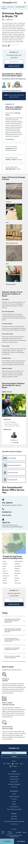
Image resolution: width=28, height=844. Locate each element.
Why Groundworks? (14, 806)
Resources (14, 813)
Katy (4, 568)
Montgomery (18, 566)
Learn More (14, 442)
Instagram (14, 766)
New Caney (18, 583)
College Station (19, 561)
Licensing (14, 829)
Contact (14, 752)
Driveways (8, 201)
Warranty (14, 804)
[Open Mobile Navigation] (25, 3)
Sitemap (25, 832)
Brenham (17, 578)
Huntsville (17, 571)
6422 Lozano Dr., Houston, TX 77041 (12, 505)
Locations (14, 756)
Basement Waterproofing (14, 774)
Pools (7, 222)
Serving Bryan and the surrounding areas (14, 78)
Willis (16, 575)
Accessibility (18, 832)
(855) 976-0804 (6, 515)
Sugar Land (6, 575)
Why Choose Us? (14, 791)
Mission (14, 801)
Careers (14, 793)
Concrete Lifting (14, 781)
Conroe (4, 580)
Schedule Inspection (14, 66)
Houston (5, 563)
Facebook (8, 763)
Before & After (14, 818)
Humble (5, 578)
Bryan (4, 561)
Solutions (14, 771)
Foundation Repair (14, 776)
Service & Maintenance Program (14, 809)
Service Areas (10, 6)
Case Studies (14, 816)
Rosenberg (17, 573)
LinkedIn (16, 763)
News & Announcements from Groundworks (14, 821)
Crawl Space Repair (14, 779)
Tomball (5, 583)
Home (3, 6)
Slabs (7, 263)
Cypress (5, 571)
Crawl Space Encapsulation (14, 784)
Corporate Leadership (14, 796)
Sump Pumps (14, 786)
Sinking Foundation (11, 284)
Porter (16, 580)
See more (5, 46)
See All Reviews (9, 139)
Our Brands (14, 799)
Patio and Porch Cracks (12, 243)
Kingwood (17, 563)
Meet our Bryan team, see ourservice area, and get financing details (12, 525)
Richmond (5, 573)
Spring (4, 566)
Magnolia (17, 568)
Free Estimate (21, 841)
